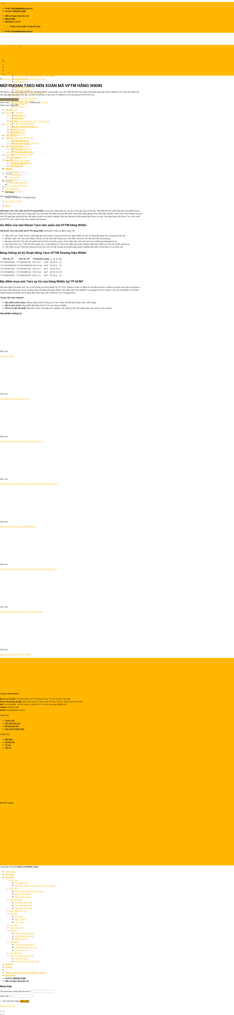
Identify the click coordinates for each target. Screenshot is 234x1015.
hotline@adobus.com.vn (22, 8)
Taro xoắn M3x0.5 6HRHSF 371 (14, 398)
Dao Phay (9, 112)
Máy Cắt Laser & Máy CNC (22, 137)
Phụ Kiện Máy (11, 180)
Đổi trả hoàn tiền (12, 726)
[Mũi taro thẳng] (30, 346)
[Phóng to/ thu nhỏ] (3, 1011)
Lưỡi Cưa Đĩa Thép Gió (20, 143)
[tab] (74, 206)
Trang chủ (4, 46)
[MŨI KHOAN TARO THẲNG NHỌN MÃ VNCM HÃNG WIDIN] (11, 61)
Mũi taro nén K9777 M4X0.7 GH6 (15, 654)
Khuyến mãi (9, 742)
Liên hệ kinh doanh (13, 201)
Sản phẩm (9, 877)
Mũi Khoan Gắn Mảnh (19, 160)
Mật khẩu (5, 996)
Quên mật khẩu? (7, 1006)
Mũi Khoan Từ (21, 104)
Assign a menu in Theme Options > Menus (25, 972)
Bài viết (8, 160)
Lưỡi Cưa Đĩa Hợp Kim (24, 123)
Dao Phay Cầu (16, 118)
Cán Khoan (19, 106)
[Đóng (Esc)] (1, 1011)
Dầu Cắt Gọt (11, 135)
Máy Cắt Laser (16, 149)
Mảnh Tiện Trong (18, 132)
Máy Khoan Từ (16, 927)
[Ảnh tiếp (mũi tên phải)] (3, 1014)
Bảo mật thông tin (12, 723)
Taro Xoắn (25, 46)
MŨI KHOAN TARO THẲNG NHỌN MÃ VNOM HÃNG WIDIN (28, 484)
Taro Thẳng (15, 174)
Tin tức (8, 745)
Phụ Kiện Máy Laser (24, 154)
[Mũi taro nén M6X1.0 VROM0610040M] (15, 516)
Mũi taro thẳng (7, 356)
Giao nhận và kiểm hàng (14, 729)
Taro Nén (19, 112)
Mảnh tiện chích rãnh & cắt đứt (24, 126)
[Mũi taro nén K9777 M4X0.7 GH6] (15, 644)
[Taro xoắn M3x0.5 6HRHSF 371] (15, 389)
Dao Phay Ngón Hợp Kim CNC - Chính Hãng (30, 121)
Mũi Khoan (10, 155)
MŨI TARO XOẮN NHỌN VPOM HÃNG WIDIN (21, 441)
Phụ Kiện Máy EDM (18, 185)
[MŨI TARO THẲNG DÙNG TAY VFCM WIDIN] (15, 602)
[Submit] (6, 176)
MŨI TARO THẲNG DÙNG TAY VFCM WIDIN (21, 611)
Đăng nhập (24, 1001)
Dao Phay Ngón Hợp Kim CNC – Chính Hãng (35, 76)
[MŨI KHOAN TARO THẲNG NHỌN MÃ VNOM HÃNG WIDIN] (15, 474)
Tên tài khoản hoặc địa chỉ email (15, 991)
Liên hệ (8, 748)
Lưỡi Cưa (8, 138)
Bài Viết (9, 964)
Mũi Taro (14, 109)
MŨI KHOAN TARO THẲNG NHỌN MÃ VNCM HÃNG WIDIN (28, 569)
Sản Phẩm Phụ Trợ (13, 191)
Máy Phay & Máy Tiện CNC (22, 152)
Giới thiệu (9, 739)
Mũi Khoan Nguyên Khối (25, 98)
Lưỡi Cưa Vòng (21, 939)
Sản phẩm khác (12, 188)
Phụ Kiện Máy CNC (23, 148)
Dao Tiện (9, 124)
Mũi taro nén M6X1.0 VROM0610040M (18, 526)
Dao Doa (9, 110)
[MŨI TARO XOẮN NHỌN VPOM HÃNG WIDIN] (15, 431)
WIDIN (44, 102)
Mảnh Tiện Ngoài (22, 90)
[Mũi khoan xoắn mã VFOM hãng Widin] (11, 74)
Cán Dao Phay (21, 81)
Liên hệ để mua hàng (9, 99)
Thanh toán (10, 720)
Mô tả (7, 206)
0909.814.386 (19, 11)
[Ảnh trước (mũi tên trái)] (1, 1014)
